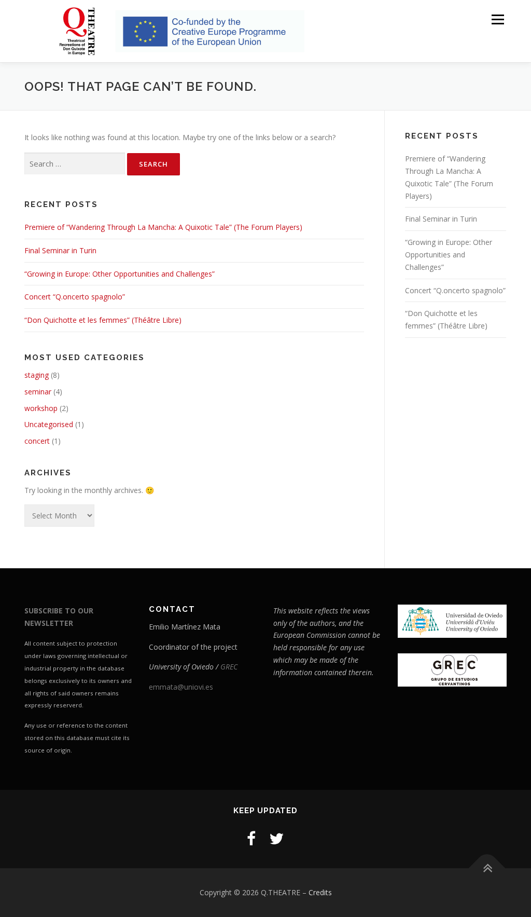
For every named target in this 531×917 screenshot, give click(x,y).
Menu (497, 19)
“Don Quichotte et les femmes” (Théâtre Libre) (102, 320)
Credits (320, 892)
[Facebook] (251, 838)
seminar (37, 391)
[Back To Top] (487, 868)
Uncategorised (48, 424)
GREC (228, 667)
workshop (41, 408)
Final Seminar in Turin (60, 250)
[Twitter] (276, 838)
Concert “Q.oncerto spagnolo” (74, 297)
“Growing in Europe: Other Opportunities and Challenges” (119, 274)
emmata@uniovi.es (181, 687)
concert (37, 441)
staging (36, 375)
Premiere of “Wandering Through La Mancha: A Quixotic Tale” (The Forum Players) (163, 227)
